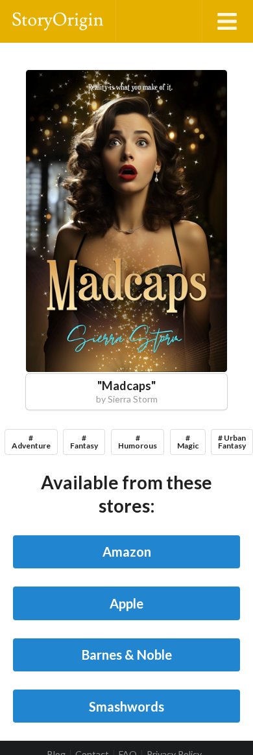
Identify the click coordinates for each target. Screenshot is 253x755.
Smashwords (126, 706)
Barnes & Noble (127, 654)
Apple (126, 603)
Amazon (126, 551)
